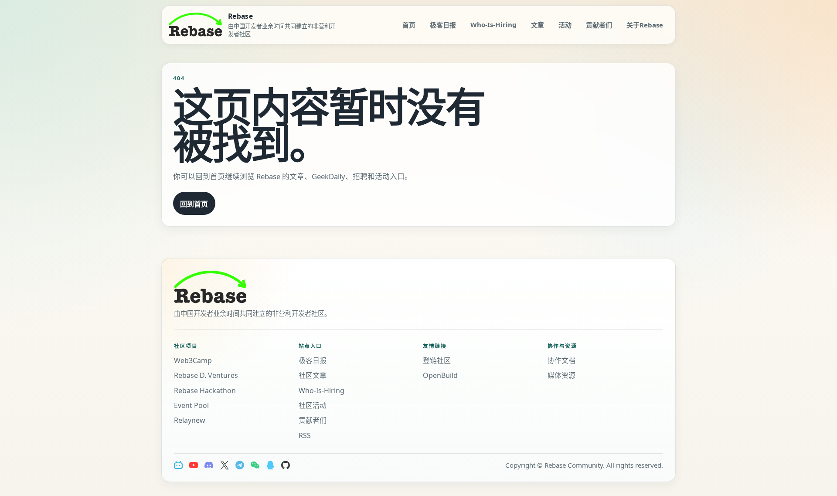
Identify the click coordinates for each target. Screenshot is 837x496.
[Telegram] (239, 465)
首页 (408, 24)
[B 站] (178, 465)
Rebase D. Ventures (206, 375)
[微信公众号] (255, 465)
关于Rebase (644, 24)
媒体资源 (561, 375)
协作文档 (561, 360)
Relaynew (189, 420)
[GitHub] (285, 465)
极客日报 (443, 24)
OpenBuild (440, 375)
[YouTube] (193, 465)
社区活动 (313, 405)
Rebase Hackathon (205, 390)
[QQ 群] (270, 465)
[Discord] (208, 465)
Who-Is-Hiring (493, 24)
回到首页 (194, 204)
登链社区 (437, 360)
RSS (305, 435)
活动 (565, 24)
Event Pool (191, 405)
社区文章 (313, 375)
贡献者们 (599, 24)
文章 (537, 24)
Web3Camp (193, 360)
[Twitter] (224, 465)
